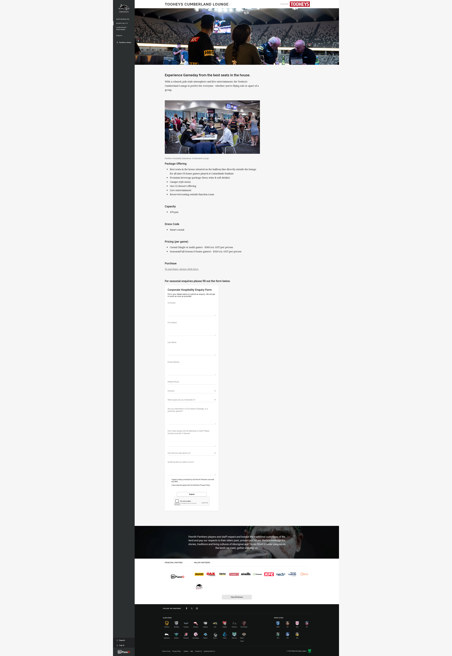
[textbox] (192, 309)
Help (191, 651)
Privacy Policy (176, 651)
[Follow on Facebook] (187, 608)
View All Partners (237, 597)
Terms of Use (166, 651)
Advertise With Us (209, 651)
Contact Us (198, 651)
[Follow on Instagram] (197, 608)
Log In (121, 645)
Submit (191, 494)
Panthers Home (125, 42)
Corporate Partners (121, 28)
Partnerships (123, 19)
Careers (186, 651)
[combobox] (192, 391)
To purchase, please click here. (182, 269)
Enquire (119, 35)
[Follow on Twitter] (192, 608)
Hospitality (122, 23)
